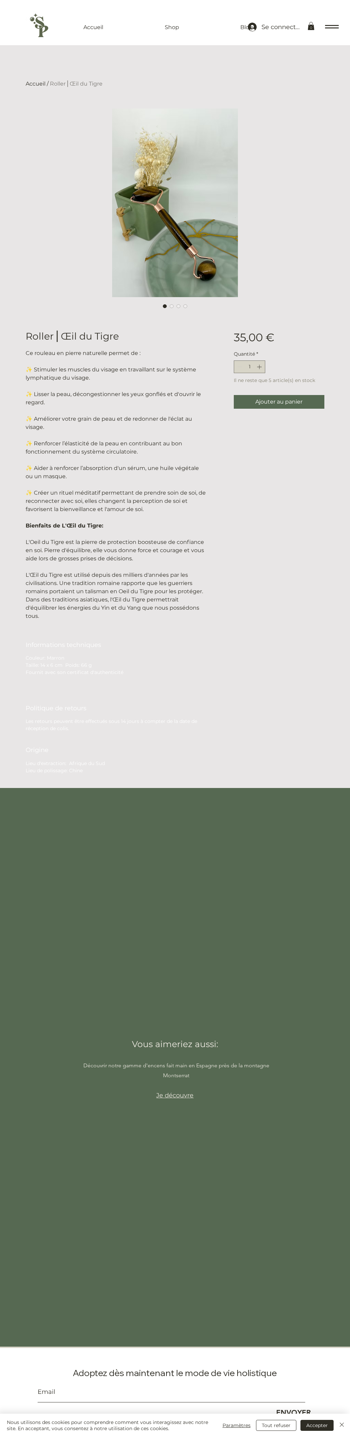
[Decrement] (239, 367)
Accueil (35, 83)
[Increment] (260, 367)
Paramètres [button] (237, 1425)
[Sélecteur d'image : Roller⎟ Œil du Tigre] (164, 306)
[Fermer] (342, 1425)
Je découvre (174, 1095)
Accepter (317, 1425)
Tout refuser (276, 1425)
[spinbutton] (249, 367)
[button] (311, 26)
